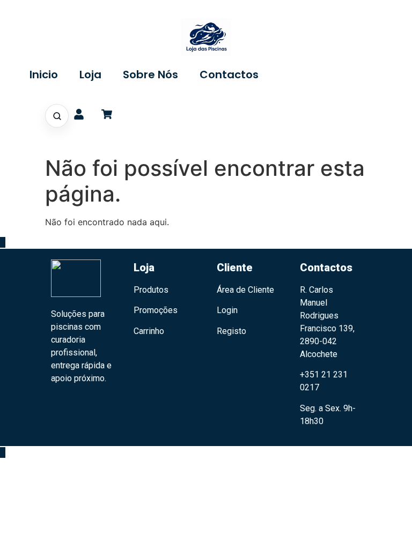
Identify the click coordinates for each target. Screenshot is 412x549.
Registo (231, 331)
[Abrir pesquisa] (57, 116)
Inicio (44, 74)
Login (227, 310)
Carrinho (149, 331)
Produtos (151, 290)
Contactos (229, 74)
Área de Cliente (245, 290)
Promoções (156, 310)
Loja (90, 74)
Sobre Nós (150, 74)
